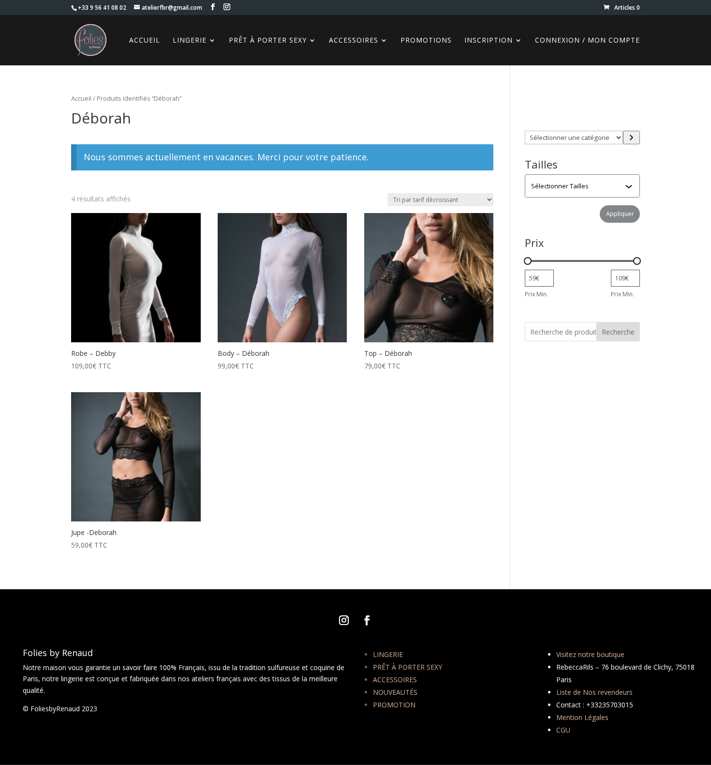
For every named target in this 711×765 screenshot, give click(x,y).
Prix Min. (536, 294)
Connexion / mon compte (587, 41)
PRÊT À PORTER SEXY (407, 667)
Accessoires (353, 41)
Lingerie (190, 41)
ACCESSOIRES (395, 679)
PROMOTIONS (426, 41)
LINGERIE (388, 654)
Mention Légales (582, 717)
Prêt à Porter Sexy (268, 41)
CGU (563, 729)
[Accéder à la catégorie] (631, 137)
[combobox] (583, 186)
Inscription (488, 41)
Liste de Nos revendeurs (594, 692)
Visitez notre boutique (590, 654)
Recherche (618, 332)
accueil (144, 41)
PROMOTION (394, 704)
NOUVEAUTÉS (395, 692)
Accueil (81, 98)
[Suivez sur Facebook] (367, 620)
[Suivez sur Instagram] (344, 620)
